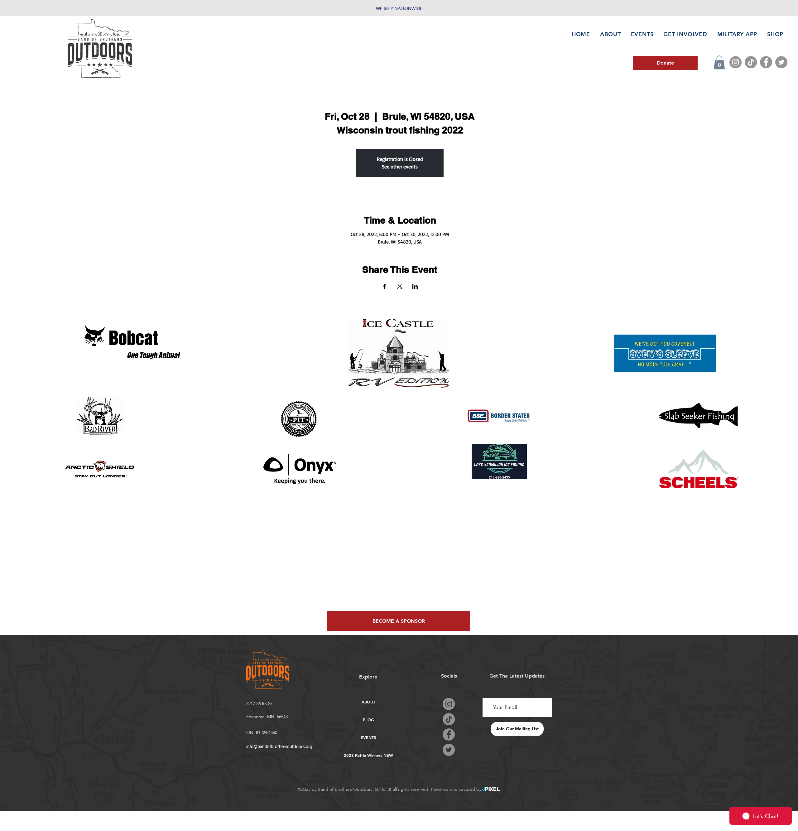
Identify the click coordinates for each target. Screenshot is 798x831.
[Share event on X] (400, 286)
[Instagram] (735, 62)
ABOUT (368, 701)
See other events (400, 166)
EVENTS (368, 737)
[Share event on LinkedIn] (415, 286)
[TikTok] (751, 62)
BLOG (368, 719)
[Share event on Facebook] (384, 286)
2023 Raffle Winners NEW (368, 755)
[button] (719, 62)
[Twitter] (781, 62)
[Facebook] (766, 62)
